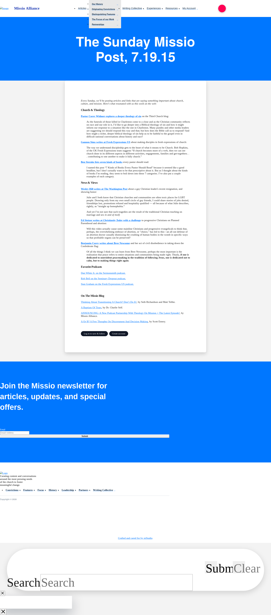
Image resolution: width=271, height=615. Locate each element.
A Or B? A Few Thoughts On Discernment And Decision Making (114, 321)
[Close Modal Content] (2, 593)
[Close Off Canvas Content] (3, 612)
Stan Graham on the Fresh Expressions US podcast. (107, 284)
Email (2, 429)
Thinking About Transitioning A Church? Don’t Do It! (108, 302)
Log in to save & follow (94, 333)
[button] (222, 8)
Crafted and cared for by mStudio (135, 538)
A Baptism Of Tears (91, 307)
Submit (85, 436)
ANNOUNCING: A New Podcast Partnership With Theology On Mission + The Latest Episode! (130, 313)
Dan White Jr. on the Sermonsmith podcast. (103, 273)
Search (24, 582)
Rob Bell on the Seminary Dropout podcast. (103, 278)
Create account (118, 333)
